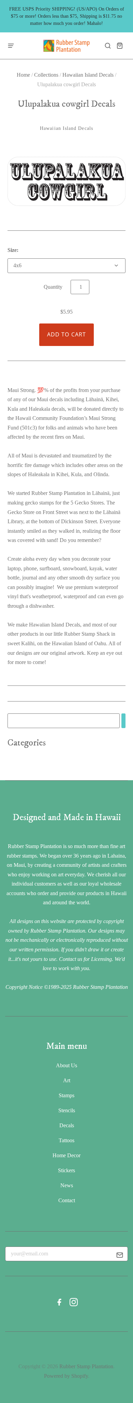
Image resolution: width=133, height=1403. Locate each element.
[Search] (123, 720)
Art (66, 1080)
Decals (66, 1125)
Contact (66, 1200)
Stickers (66, 1170)
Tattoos (66, 1140)
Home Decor (66, 1155)
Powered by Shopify (66, 1376)
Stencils (66, 1110)
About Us (66, 1065)
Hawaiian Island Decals (88, 75)
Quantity (53, 287)
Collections (46, 75)
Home (23, 75)
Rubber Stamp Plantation (86, 1366)
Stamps (66, 1095)
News (66, 1185)
